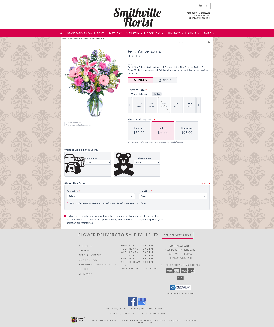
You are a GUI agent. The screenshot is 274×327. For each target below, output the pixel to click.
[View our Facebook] (132, 305)
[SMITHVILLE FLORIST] (137, 16)
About (192, 33)
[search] (209, 42)
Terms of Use (146, 322)
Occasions (154, 33)
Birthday (115, 33)
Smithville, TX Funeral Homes (122, 308)
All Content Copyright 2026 (109, 320)
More (207, 33)
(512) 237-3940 (203, 18)
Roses (100, 33)
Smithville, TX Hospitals (154, 308)
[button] (202, 6)
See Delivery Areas (177, 235)
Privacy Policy (163, 320)
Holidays (174, 33)
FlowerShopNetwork (139, 320)
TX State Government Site (150, 313)
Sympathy (132, 33)
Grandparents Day (79, 33)
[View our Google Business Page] (141, 305)
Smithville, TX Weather (121, 313)
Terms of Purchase (186, 320)
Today (157, 94)
